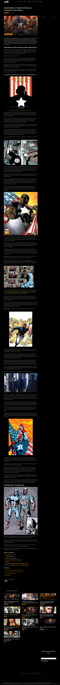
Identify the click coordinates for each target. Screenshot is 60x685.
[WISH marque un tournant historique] (12, 610)
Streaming (41, 605)
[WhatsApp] (12, 34)
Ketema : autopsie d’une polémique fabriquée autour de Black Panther (47, 615)
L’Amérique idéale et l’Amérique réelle (10, 573)
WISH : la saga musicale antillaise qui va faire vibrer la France (29, 615)
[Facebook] (53, 1)
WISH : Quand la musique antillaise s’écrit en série (48, 627)
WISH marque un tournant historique (11, 614)
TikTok (34, 673)
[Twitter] (7, 34)
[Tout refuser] (58, 683)
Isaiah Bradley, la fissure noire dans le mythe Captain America (14, 570)
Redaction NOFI (11, 579)
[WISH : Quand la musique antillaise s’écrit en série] (48, 622)
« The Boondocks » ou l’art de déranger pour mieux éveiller (11, 639)
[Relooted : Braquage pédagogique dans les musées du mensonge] (12, 596)
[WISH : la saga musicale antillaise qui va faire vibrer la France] (30, 610)
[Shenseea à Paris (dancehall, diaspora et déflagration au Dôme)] (12, 622)
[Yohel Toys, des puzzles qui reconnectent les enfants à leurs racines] (30, 596)
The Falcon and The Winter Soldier (10, 560)
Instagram (28, 673)
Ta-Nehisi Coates (7, 561)
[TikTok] (32, 673)
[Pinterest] (9, 34)
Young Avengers (7, 556)
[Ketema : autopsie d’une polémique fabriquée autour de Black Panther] (48, 610)
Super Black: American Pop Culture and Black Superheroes (19, 565)
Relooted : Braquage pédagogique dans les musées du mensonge (11, 602)
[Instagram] (55, 1)
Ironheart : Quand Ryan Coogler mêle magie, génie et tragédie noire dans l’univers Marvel (47, 602)
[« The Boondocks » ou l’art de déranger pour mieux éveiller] (12, 634)
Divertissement (6, 12)
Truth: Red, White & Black (9, 554)
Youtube (40, 673)
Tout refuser (55, 683)
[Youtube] (37, 673)
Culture (5, 641)
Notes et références (8, 575)
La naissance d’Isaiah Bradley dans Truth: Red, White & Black (14, 571)
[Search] (55, 17)
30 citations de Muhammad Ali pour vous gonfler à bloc (30, 627)
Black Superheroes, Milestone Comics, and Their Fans (19, 563)
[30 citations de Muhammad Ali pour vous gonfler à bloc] (30, 622)
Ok (51, 683)
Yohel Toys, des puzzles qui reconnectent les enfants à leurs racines (30, 602)
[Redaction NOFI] (6, 581)
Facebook (22, 673)
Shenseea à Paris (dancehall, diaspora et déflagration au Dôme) (12, 627)
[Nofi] (9, 1)
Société (41, 617)
